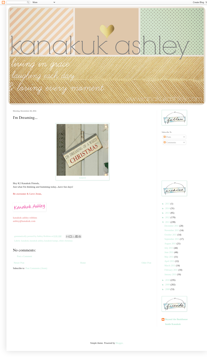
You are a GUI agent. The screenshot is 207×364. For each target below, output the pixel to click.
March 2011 (170, 265)
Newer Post (19, 263)
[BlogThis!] (70, 236)
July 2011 (169, 248)
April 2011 (169, 261)
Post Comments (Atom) (36, 268)
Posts (168, 137)
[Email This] (67, 236)
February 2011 (171, 270)
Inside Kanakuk (173, 324)
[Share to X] (73, 236)
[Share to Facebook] (76, 236)
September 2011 (172, 239)
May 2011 (169, 257)
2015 (167, 204)
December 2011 (171, 226)
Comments (171, 142)
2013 (167, 213)
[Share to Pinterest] (79, 236)
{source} (82, 178)
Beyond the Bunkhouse (176, 319)
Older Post (146, 263)
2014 (167, 208)
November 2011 (172, 230)
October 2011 (170, 235)
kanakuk (25, 241)
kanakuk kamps (51, 241)
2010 (167, 280)
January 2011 (170, 274)
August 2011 (170, 243)
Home (83, 263)
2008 (167, 289)
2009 (167, 284)
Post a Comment (24, 256)
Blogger (119, 343)
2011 (167, 222)
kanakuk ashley (36, 241)
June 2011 (169, 252)
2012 (167, 217)
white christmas (66, 241)
